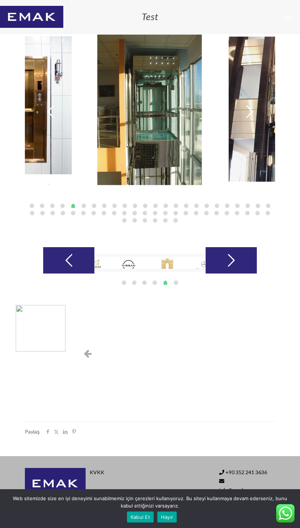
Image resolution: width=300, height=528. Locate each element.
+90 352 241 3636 (246, 472)
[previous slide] (50, 111)
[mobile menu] (288, 16)
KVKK (97, 472)
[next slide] (249, 111)
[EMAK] (31, 16)
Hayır (167, 517)
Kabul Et (140, 517)
